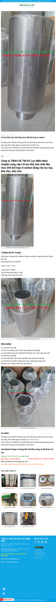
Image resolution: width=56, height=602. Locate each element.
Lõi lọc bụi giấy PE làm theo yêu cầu (28, 488)
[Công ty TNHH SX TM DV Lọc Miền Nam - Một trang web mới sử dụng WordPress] (27, 5)
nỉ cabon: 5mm (10, 266)
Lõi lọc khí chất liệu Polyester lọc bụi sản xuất (9, 526)
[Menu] (2, 5)
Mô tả (2, 156)
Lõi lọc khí (13, 135)
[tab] (2, 156)
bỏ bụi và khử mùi (32, 440)
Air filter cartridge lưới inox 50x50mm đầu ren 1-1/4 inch (46, 507)
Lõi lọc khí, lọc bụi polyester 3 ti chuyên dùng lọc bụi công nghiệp (9, 488)
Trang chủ (3, 135)
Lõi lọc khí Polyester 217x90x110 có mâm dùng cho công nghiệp (46, 488)
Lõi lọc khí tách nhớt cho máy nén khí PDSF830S (28, 507)
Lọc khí (7, 135)
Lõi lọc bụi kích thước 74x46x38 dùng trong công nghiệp (28, 526)
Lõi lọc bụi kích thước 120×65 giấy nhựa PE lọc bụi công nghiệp (9, 507)
